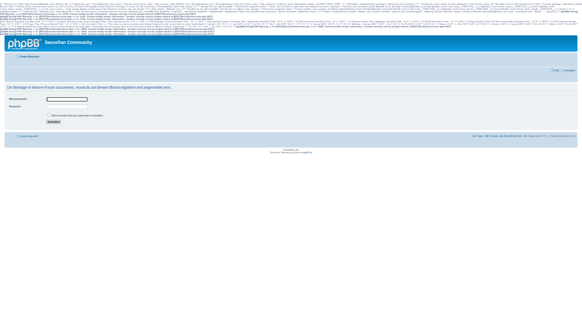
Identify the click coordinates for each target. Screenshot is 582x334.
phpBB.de (306, 152)
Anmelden (569, 70)
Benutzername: (18, 99)
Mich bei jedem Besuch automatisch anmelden (77, 115)
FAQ (556, 70)
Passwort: (15, 106)
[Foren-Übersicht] (25, 43)
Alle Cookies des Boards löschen (503, 136)
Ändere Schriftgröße (572, 56)
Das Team (477, 136)
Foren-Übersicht (29, 56)
